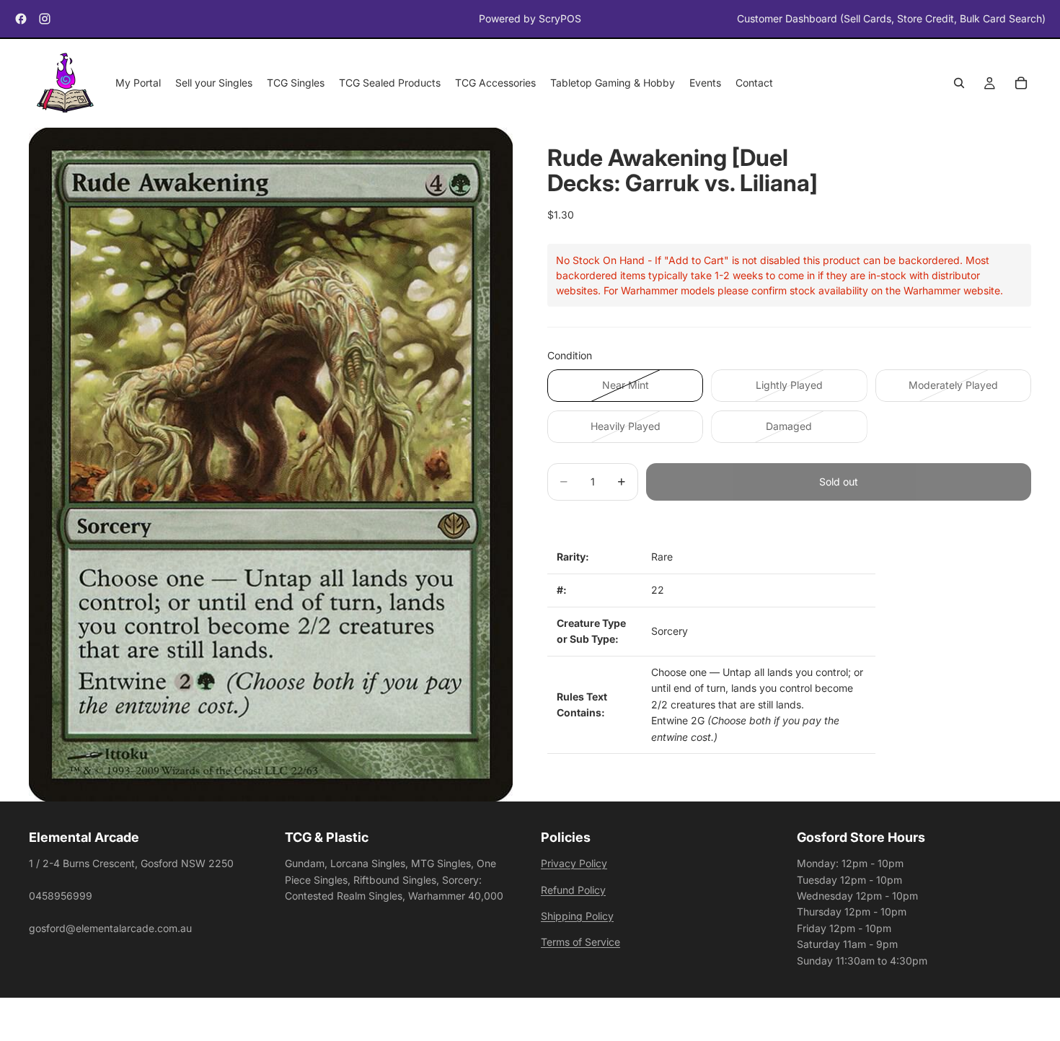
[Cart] (1021, 84)
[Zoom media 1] (271, 465)
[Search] (959, 84)
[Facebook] (20, 18)
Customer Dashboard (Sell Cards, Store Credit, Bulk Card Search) (891, 18)
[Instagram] (44, 18)
